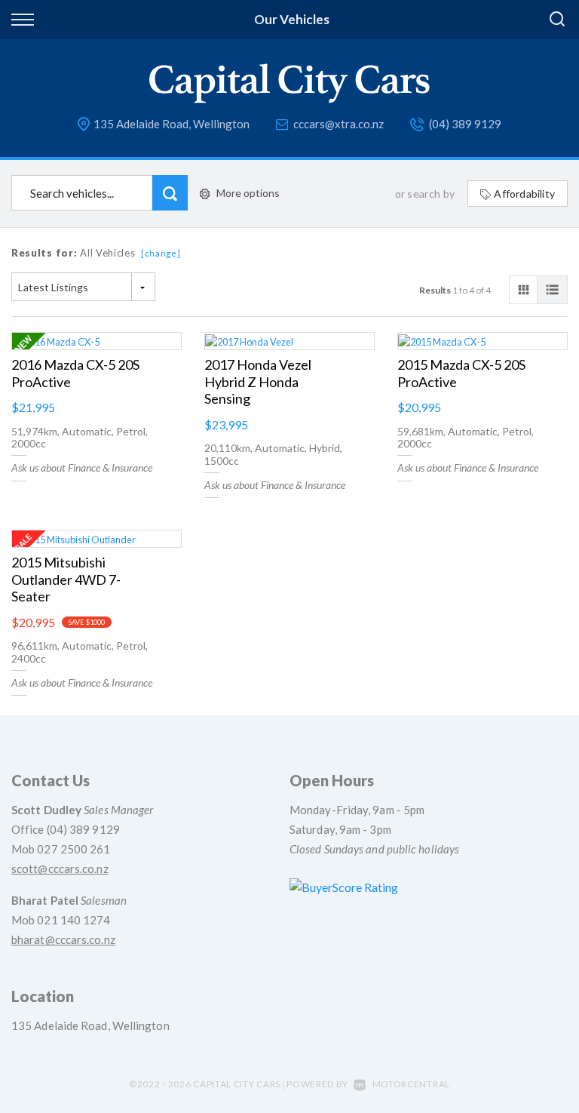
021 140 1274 (73, 920)
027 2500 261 (73, 849)
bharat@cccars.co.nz (63, 939)
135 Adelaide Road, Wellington (171, 124)
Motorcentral (411, 1084)
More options (248, 192)
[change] (161, 253)
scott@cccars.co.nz (60, 868)
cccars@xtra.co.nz (338, 124)
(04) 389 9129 (465, 124)
